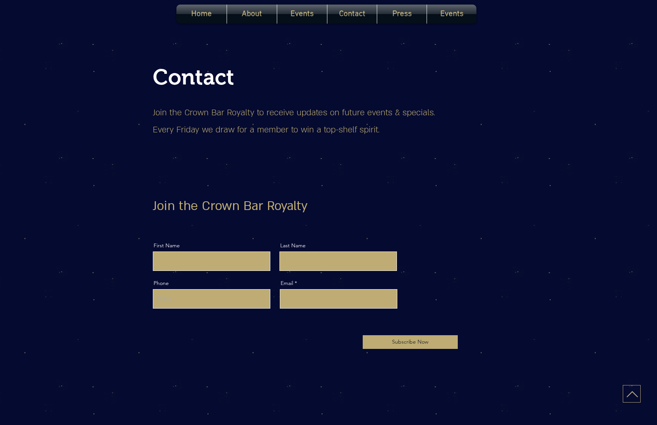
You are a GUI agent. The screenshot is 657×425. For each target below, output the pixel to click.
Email (287, 283)
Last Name (293, 245)
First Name (167, 245)
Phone (161, 283)
